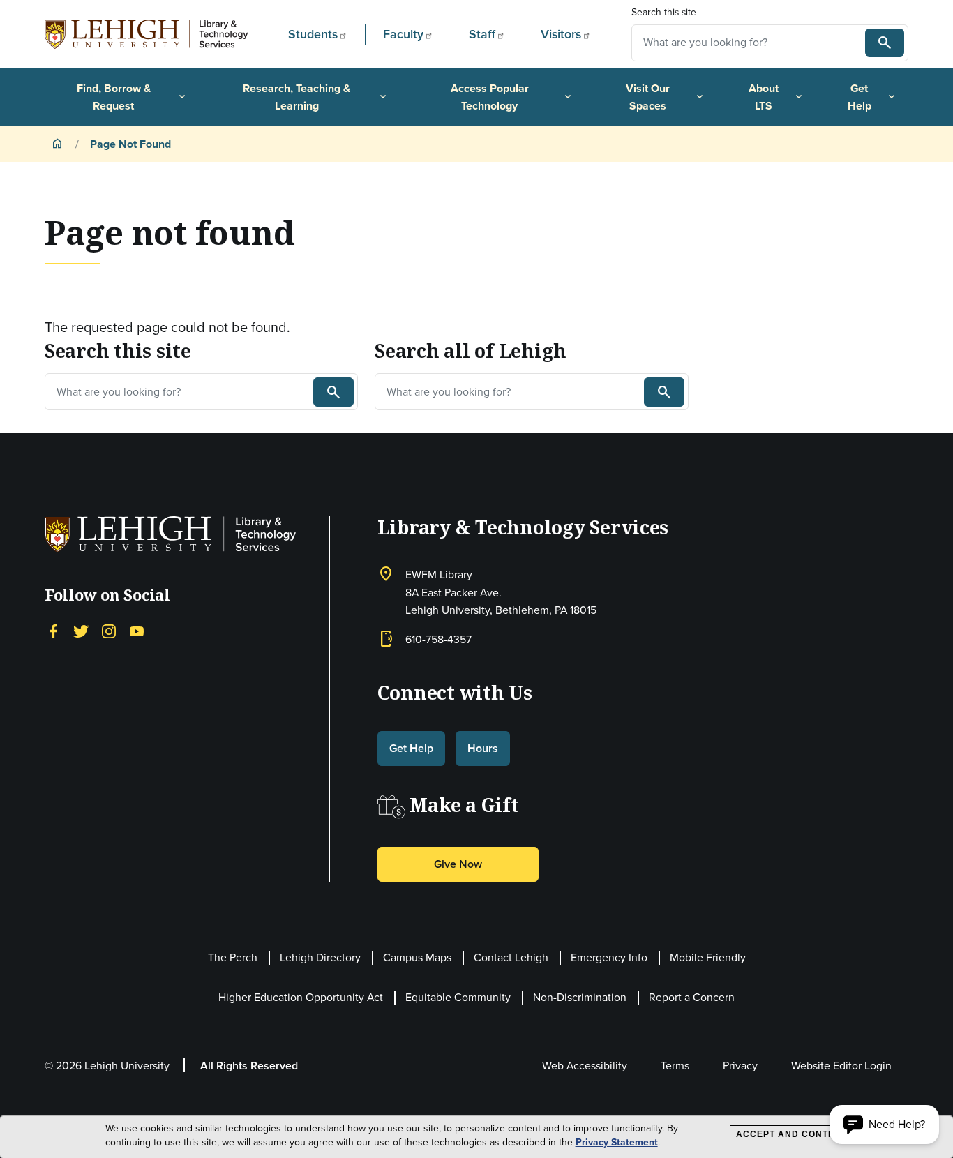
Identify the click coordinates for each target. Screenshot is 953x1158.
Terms (675, 1066)
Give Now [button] (458, 864)
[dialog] (476, 1137)
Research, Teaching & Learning (316, 97)
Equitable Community (458, 997)
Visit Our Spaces (665, 97)
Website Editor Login (841, 1066)
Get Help (873, 97)
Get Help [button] (411, 748)
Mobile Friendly (708, 957)
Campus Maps (417, 957)
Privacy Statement (617, 1143)
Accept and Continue (793, 1134)
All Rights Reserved (249, 1066)
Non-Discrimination (579, 997)
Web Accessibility (584, 1066)
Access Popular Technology (512, 97)
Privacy (740, 1066)
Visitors (561, 34)
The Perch (232, 957)
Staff (482, 34)
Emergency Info (609, 957)
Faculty (403, 34)
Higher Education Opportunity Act (300, 997)
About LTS (776, 97)
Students (313, 34)
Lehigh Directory (320, 957)
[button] (884, 1124)
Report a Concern (692, 997)
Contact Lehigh (511, 957)
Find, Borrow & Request (132, 97)
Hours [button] (482, 748)
